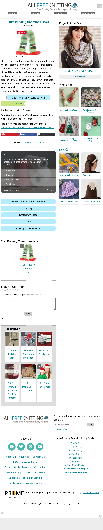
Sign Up (90, 425)
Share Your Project (34, 472)
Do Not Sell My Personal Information (25, 467)
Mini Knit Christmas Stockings (28, 354)
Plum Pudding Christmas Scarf (28, 268)
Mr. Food (76, 461)
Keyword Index (29, 462)
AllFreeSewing (75, 454)
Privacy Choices (33, 483)
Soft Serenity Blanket (69, 175)
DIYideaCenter (75, 458)
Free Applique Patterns (28, 228)
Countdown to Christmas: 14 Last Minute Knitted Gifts (27, 127)
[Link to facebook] (12, 447)
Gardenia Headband (91, 175)
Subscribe (14, 477)
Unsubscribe (15, 483)
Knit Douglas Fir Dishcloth (28, 387)
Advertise (24, 456)
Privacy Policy (13, 472)
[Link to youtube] (39, 447)
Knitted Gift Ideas (28, 214)
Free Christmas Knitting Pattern (28, 201)
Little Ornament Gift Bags (91, 140)
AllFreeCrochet (75, 447)
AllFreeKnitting (75, 450)
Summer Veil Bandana (91, 202)
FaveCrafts (76, 443)
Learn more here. (91, 492)
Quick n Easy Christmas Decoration (69, 140)
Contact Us (39, 456)
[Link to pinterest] (30, 447)
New (61, 149)
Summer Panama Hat (69, 202)
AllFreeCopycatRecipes (75, 465)
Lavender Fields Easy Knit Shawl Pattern (80, 71)
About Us (11, 456)
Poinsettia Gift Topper (44, 352)
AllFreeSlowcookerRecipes (76, 469)
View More (80, 77)
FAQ (15, 462)
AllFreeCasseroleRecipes (75, 472)
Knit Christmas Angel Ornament (91, 111)
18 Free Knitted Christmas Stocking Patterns (12, 390)
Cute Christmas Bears (34, 142)
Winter (28, 221)
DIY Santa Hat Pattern (44, 385)
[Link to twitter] (21, 447)
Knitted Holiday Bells (12, 354)
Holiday (28, 208)
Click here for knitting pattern (28, 97)
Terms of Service (32, 477)
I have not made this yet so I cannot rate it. (22, 294)
